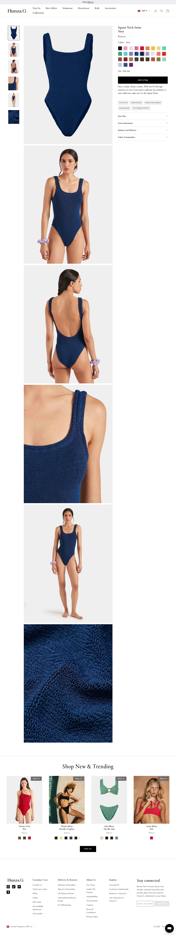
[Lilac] (147, 54)
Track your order (40, 889)
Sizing (35, 897)
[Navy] (142, 54)
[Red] (142, 48)
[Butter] (158, 48)
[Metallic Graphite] (136, 59)
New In (36, 8)
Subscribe (162, 903)
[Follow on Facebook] (8, 892)
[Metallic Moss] (158, 59)
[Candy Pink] (136, 48)
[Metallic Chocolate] (142, 59)
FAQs (35, 893)
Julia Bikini (109, 827)
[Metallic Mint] (164, 59)
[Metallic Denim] (125, 65)
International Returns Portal (67, 899)
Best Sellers (51, 8)
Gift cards (37, 902)
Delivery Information (66, 885)
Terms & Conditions (91, 911)
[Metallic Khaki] (147, 59)
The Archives (92, 900)
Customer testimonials (118, 889)
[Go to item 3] (14, 66)
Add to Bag (143, 80)
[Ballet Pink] (131, 48)
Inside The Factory (90, 891)
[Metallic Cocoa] (131, 59)
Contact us (37, 885)
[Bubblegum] (125, 48)
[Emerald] (120, 54)
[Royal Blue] (136, 54)
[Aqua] (125, 54)
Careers (89, 905)
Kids (97, 8)
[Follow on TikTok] (13, 886)
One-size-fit (114, 885)
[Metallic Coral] (158, 54)
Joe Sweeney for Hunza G (116, 899)
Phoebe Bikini (66, 827)
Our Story (90, 885)
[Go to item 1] (14, 33)
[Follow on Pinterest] (19, 886)
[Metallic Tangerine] (164, 54)
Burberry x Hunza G (117, 893)
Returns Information (66, 889)
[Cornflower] (131, 54)
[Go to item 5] (14, 100)
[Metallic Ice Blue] (120, 65)
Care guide (37, 913)
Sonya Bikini (151, 827)
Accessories (110, 8)
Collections (38, 13)
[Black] (120, 48)
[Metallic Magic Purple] (131, 65)
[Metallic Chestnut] (125, 59)
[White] (153, 54)
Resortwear (83, 8)
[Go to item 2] (14, 50)
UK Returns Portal (65, 893)
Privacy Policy (92, 916)
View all (88, 849)
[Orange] (147, 48)
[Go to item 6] (14, 117)
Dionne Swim (24, 827)
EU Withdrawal (64, 905)
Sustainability (92, 896)
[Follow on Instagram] (8, 886)
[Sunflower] (153, 48)
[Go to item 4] (14, 83)
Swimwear (68, 8)
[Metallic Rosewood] (120, 59)
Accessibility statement (38, 908)
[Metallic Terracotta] (153, 59)
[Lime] (164, 48)
